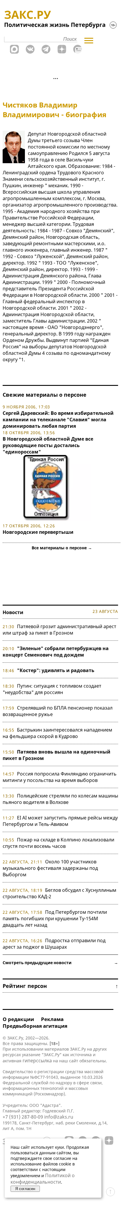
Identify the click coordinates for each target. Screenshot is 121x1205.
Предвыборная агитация (35, 1025)
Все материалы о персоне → (62, 547)
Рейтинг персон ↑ (60, 985)
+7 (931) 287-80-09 (23, 1117)
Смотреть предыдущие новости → (60, 962)
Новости (13, 612)
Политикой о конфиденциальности (43, 1178)
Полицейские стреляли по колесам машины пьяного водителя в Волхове (60, 798)
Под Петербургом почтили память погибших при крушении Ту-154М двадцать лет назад (55, 918)
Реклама (52, 1019)
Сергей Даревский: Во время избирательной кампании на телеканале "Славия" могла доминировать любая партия (58, 419)
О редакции (18, 1019)
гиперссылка (37, 1060)
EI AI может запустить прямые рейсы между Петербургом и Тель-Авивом (60, 820)
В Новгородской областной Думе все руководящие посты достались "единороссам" (48, 445)
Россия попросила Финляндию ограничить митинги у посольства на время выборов (60, 777)
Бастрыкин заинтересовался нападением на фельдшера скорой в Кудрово (57, 733)
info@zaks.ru (58, 1117)
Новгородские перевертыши (38, 532)
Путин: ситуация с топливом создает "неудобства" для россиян (52, 689)
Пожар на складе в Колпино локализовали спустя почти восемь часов (58, 842)
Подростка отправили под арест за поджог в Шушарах (54, 943)
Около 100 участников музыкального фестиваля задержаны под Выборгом (50, 868)
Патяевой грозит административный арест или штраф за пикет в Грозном (59, 629)
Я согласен (25, 1189)
